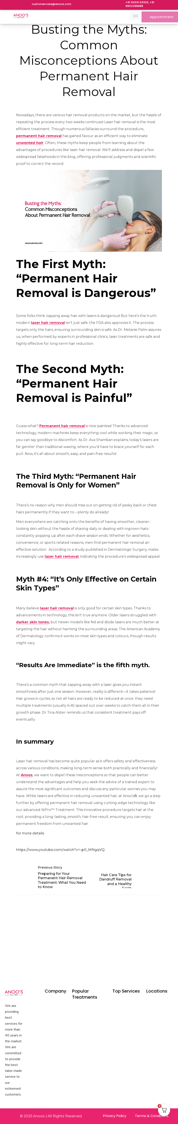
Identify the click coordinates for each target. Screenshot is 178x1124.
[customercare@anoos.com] (26, 5)
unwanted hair (29, 143)
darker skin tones (32, 622)
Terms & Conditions (151, 1115)
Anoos (27, 775)
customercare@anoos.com (51, 4)
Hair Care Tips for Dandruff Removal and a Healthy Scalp (115, 881)
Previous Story (50, 867)
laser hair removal (48, 323)
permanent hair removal (39, 136)
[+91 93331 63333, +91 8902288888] (120, 5)
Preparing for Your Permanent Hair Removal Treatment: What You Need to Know (62, 880)
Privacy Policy (114, 1115)
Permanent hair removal (62, 426)
